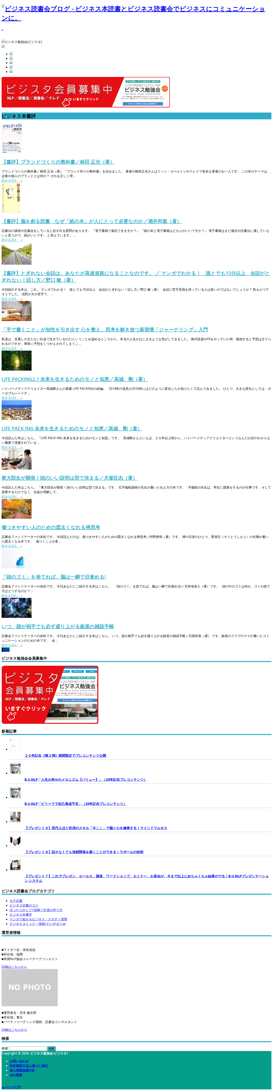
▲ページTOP (11, 1087)
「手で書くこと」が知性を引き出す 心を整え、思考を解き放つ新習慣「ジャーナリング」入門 (105, 329)
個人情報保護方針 (22, 1070)
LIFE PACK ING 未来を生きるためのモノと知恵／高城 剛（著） (72, 428)
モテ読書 (16, 901)
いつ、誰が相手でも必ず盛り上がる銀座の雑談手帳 (58, 626)
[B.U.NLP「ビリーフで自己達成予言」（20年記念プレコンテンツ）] (15, 797)
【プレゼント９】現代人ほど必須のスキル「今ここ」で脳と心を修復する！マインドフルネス (96, 828)
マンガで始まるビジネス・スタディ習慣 (38, 919)
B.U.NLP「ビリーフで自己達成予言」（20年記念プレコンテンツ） (76, 803)
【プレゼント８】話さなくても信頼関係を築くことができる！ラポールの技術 (84, 852)
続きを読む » (12, 180)
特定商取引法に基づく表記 (29, 1065)
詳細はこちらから (14, 966)
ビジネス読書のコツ (24, 905)
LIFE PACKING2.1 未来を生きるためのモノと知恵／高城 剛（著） (75, 379)
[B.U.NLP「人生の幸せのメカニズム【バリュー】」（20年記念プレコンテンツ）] (15, 773)
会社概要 (16, 1075)
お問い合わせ (19, 1061)
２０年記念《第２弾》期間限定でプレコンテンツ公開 (65, 755)
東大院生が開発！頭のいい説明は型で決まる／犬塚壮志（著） (69, 477)
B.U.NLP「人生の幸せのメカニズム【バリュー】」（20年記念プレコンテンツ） (86, 779)
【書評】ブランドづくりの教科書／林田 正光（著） (58, 161)
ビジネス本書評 (21, 914)
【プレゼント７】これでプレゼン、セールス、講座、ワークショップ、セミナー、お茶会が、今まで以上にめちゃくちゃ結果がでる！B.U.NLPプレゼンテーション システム (147, 878)
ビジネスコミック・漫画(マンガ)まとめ (38, 923)
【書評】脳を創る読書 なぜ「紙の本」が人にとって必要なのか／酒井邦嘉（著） (92, 221)
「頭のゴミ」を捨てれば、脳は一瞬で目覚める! (54, 576)
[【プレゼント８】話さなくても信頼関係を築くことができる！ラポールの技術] (15, 845)
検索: (5, 1048)
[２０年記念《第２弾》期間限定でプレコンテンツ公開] (15, 749)
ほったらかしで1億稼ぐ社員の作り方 (36, 910)
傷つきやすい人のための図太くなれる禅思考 (51, 527)
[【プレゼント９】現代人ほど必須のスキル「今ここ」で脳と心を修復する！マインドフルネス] (15, 821)
